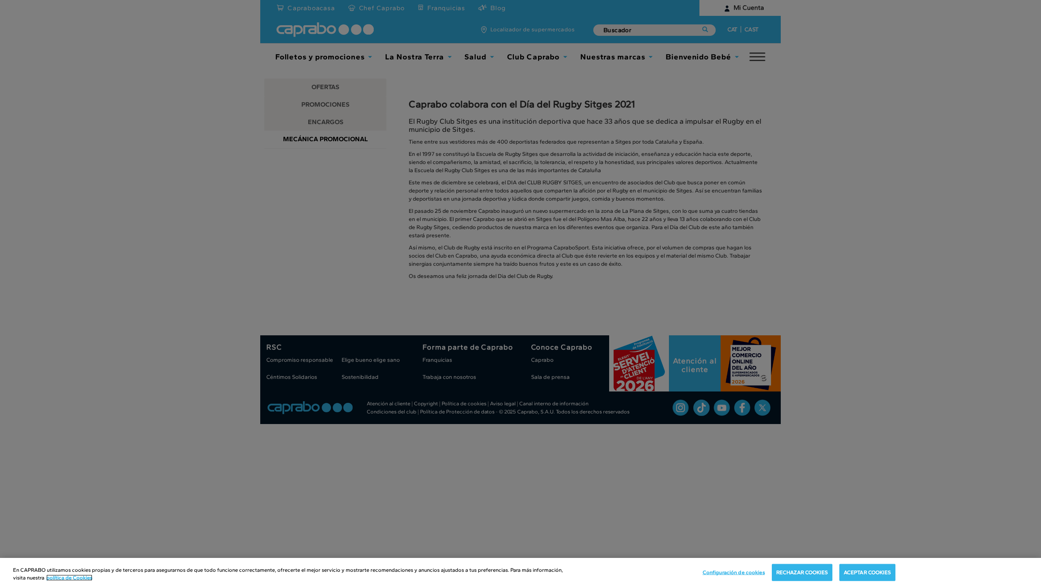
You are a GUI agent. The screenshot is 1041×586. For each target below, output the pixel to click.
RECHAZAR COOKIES (802, 572)
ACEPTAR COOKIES (867, 572)
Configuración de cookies (734, 572)
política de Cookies (69, 578)
